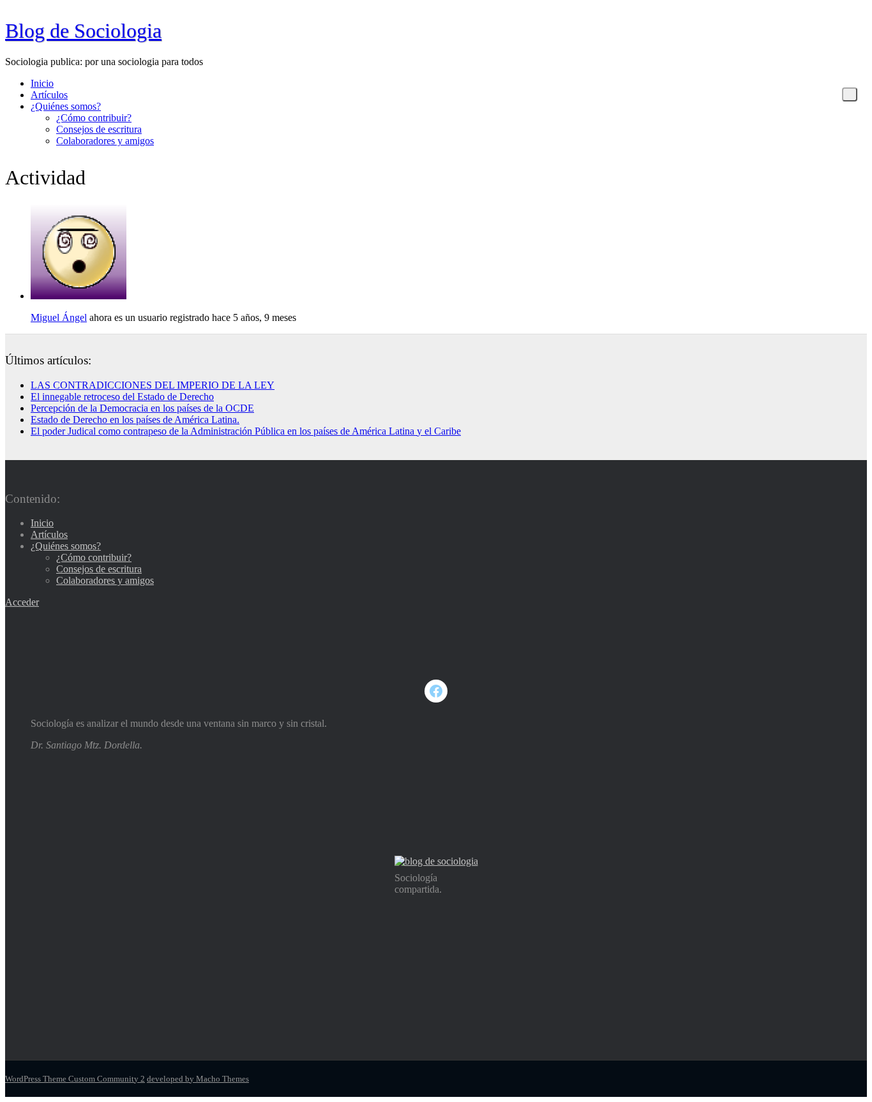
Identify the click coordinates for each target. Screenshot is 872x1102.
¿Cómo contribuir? (94, 117)
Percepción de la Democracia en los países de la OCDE (142, 408)
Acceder (22, 602)
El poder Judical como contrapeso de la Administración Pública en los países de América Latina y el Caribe (246, 431)
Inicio (42, 83)
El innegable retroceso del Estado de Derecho (122, 396)
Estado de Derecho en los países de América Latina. (135, 419)
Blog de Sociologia (83, 30)
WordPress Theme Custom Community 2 (75, 1078)
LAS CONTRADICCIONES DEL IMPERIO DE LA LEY (152, 385)
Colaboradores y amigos (105, 140)
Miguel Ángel (59, 317)
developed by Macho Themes (198, 1078)
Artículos (49, 94)
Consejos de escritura (99, 129)
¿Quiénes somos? (66, 106)
